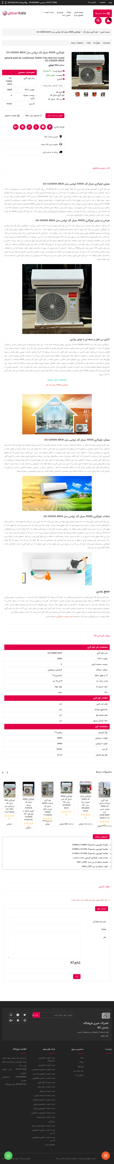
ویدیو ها (60, 12)
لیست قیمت (49, 12)
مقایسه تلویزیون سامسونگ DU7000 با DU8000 (90, 849)
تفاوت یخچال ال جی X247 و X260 (95, 866)
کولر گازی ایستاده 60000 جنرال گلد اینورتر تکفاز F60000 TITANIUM (47, 808)
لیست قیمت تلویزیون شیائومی (43, 1112)
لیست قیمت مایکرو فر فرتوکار (44, 1099)
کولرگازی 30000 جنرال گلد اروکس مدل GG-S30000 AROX (58, 32)
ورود (110, 2)
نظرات (88, 42)
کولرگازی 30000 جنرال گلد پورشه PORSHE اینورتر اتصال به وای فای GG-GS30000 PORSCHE (28, 809)
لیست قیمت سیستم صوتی (44, 1095)
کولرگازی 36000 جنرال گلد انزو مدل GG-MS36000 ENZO (66, 802)
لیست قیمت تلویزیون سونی (44, 1104)
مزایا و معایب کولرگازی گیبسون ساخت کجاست (90, 857)
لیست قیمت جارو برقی (46, 1086)
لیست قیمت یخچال (47, 1091)
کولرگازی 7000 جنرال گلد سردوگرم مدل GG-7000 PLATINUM (9, 806)
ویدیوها (80, 1066)
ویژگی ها (96, 42)
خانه (81, 1057)
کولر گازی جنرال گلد (90, 32)
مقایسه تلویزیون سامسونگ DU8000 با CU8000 (90, 844)
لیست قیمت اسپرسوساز (46, 1117)
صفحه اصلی (78, 12)
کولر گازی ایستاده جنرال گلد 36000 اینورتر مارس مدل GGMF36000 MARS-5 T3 (104, 809)
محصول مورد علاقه (32, 115)
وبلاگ (68, 12)
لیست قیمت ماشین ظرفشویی (43, 1078)
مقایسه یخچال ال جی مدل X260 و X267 (92, 862)
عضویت (102, 2)
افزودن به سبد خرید (55, 115)
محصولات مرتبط (77, 42)
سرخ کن (52, 1121)
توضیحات (106, 42)
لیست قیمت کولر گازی (46, 1082)
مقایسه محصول (11, 115)
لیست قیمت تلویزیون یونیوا (44, 1108)
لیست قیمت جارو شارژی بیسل (43, 1125)
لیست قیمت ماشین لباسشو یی (43, 1069)
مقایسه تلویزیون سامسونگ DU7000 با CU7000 (90, 853)
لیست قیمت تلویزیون (46, 1065)
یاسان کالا (66, 1158)
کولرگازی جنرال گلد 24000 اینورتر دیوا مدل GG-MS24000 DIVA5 (85, 803)
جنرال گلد (51, 99)
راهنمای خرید (78, 15)
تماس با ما (92, 2)
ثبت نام (35, 1015)
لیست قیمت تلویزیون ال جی (44, 1073)
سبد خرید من (78, 1070)
